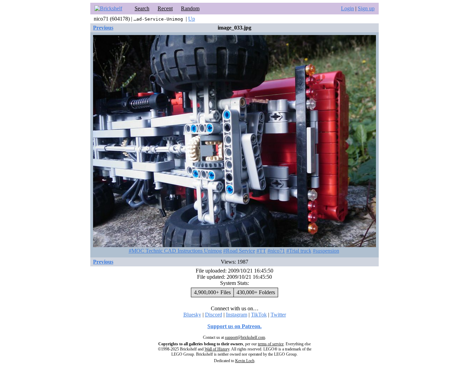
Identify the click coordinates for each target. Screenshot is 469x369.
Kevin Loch (244, 360)
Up (191, 19)
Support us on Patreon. (234, 326)
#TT (261, 251)
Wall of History (217, 349)
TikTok (259, 315)
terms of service (271, 344)
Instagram (236, 315)
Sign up (366, 8)
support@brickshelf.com (245, 337)
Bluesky (192, 315)
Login (347, 8)
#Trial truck (298, 251)
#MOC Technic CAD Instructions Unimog (175, 251)
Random (190, 8)
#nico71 (276, 251)
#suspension (326, 251)
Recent (165, 8)
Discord (213, 315)
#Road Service (239, 251)
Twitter (278, 315)
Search (142, 8)
